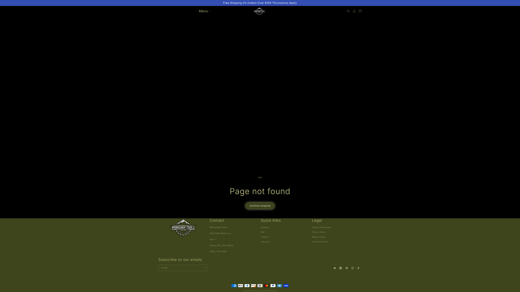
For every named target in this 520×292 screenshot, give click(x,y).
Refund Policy (318, 237)
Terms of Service (320, 241)
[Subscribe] (204, 268)
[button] (348, 11)
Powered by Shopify (269, 290)
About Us (265, 241)
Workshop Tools (255, 290)
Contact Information (321, 227)
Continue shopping (260, 205)
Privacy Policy (319, 232)
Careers (264, 237)
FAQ (263, 232)
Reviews (265, 227)
